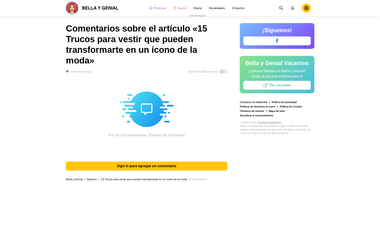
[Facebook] (277, 40)
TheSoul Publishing (269, 122)
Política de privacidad (284, 102)
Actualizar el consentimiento (256, 115)
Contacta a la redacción (253, 102)
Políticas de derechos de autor (257, 106)
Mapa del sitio (277, 111)
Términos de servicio (252, 111)
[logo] (92, 8)
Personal (160, 8)
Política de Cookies (291, 106)
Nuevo (182, 8)
